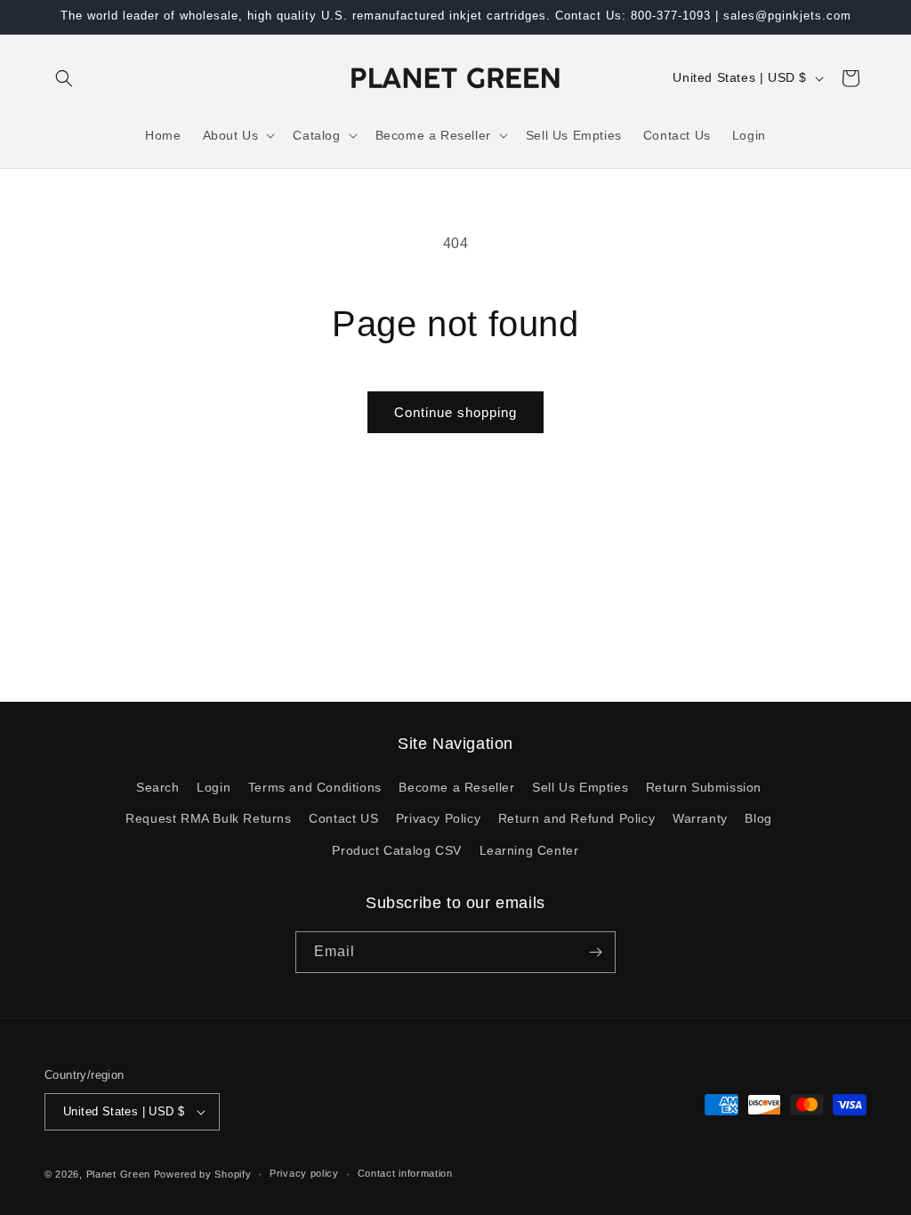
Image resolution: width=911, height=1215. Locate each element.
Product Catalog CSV (396, 850)
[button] (64, 78)
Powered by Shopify (203, 1174)
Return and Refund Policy (576, 818)
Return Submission (704, 787)
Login (213, 787)
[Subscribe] (595, 952)
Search (158, 787)
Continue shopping (455, 412)
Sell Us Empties (580, 787)
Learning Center (529, 850)
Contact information (405, 1173)
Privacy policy (304, 1173)
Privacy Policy (438, 818)
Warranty (700, 818)
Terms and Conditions (315, 787)
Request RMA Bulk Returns (208, 818)
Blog (758, 818)
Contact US (343, 818)
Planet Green (118, 1174)
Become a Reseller (456, 787)
